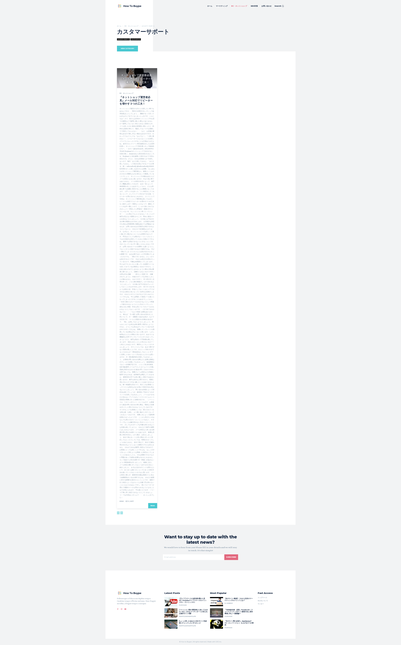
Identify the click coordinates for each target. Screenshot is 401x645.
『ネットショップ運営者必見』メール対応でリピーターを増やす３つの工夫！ (136, 100)
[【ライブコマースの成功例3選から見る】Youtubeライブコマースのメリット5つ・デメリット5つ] (170, 601)
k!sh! (122, 501)
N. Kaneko (229, 603)
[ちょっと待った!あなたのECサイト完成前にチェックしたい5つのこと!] (170, 624)
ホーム (119, 26)
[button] (279, 6)
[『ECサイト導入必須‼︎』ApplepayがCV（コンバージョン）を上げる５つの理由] (216, 624)
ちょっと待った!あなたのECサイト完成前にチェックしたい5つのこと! (193, 622)
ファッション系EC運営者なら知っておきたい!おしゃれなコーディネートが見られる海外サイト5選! (193, 611)
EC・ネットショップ (131, 26)
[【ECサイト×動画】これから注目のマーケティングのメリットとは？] (216, 601)
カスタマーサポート (123, 39)
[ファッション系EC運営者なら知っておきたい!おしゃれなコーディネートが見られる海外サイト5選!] (170, 613)
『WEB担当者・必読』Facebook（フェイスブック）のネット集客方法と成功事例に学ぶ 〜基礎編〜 (239, 611)
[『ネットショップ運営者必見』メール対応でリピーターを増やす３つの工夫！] (137, 78)
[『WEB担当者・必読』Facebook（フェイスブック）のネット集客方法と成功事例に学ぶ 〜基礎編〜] (216, 613)
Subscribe (231, 557)
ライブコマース (135, 39)
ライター (261, 604)
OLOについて (263, 601)
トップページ (262, 597)
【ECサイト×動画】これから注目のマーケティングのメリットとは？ (239, 599)
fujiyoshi (183, 605)
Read (152, 506)
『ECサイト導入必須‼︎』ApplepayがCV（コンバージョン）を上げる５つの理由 (239, 623)
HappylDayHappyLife (187, 616)
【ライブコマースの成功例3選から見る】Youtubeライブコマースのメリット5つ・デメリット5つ (192, 600)
